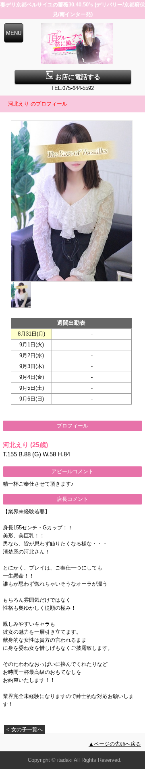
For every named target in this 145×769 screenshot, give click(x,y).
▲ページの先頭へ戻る (115, 744)
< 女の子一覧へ (24, 729)
